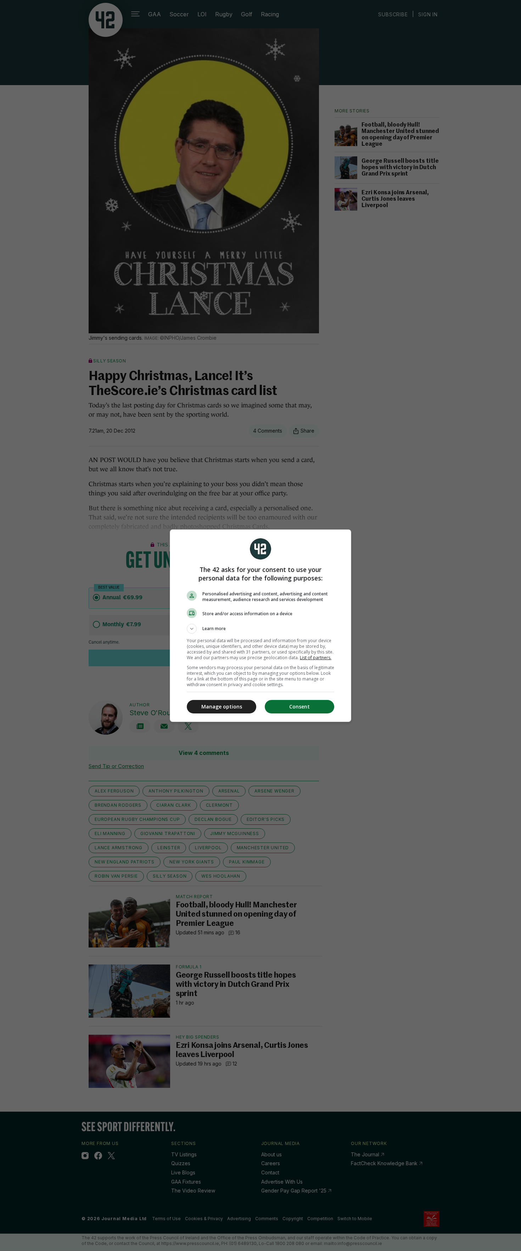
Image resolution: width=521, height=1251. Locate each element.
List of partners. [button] (315, 658)
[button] (260, 629)
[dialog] (260, 625)
